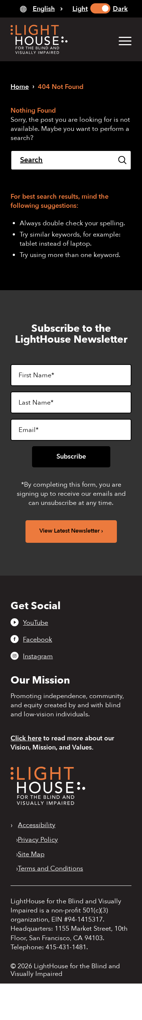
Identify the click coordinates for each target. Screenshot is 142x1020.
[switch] (100, 8)
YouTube (35, 622)
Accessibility (36, 825)
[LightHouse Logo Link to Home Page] (59, 39)
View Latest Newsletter (69, 531)
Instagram (38, 656)
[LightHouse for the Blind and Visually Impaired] (48, 802)
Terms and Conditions (50, 869)
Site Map (31, 854)
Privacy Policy (38, 840)
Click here (26, 738)
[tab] (41, 8)
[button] (121, 41)
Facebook (37, 639)
